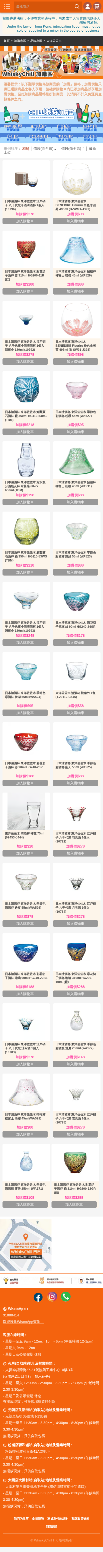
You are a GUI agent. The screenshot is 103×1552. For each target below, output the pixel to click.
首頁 (7, 41)
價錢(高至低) (45, 149)
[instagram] (52, 1300)
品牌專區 (36, 41)
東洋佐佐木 (54, 41)
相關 (25, 149)
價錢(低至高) (73, 149)
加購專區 (20, 41)
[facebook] (38, 1300)
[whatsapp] (66, 1300)
